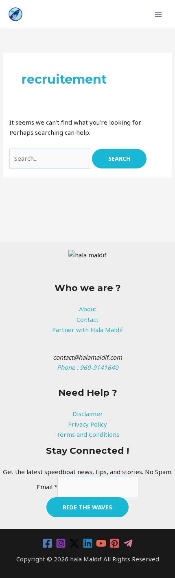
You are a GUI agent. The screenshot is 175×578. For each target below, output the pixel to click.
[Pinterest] (114, 543)
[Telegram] (128, 543)
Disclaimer (87, 414)
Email (47, 487)
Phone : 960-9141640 (87, 367)
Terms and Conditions (87, 434)
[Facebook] (47, 543)
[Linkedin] (88, 543)
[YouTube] (101, 543)
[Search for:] (50, 158)
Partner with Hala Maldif (87, 330)
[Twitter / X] (74, 543)
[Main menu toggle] (158, 14)
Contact (87, 319)
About (87, 309)
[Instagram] (61, 543)
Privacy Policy (87, 424)
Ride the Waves (87, 507)
